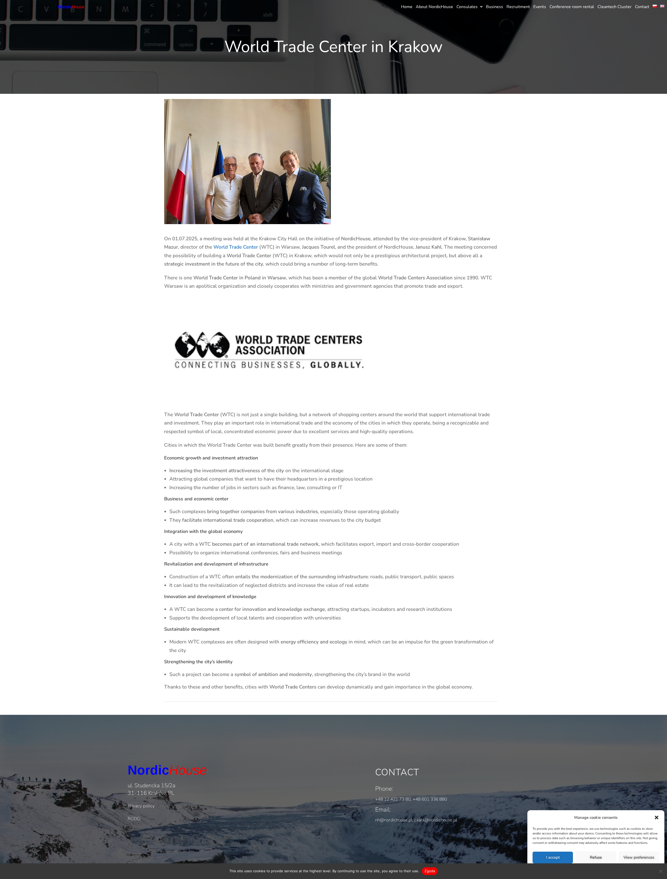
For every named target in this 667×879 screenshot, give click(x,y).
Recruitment (518, 7)
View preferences (638, 857)
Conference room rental (571, 7)
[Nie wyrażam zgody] (660, 871)
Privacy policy (141, 806)
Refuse (596, 857)
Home (406, 7)
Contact (642, 7)
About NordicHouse (434, 7)
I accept (553, 857)
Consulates (467, 7)
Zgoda (429, 871)
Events (539, 7)
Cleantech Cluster (614, 7)
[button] (656, 817)
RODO (134, 819)
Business (494, 7)
